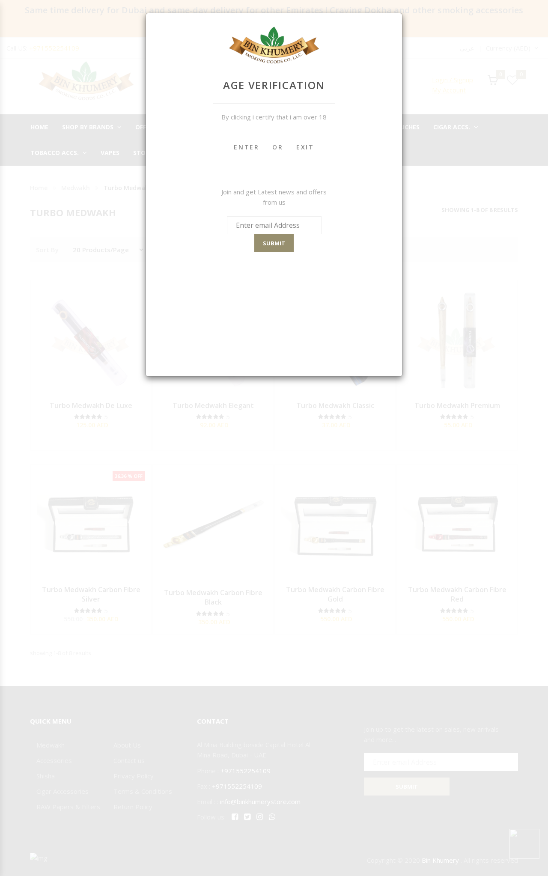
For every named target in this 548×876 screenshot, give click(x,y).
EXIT (305, 147)
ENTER (246, 147)
